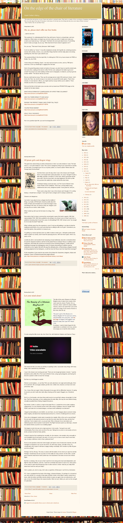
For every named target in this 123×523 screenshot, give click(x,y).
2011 (85, 209)
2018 (85, 169)
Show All (97, 268)
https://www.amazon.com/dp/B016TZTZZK (36, 115)
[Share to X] (56, 127)
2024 (85, 155)
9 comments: (44, 487)
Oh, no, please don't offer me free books (40, 29)
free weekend (38, 129)
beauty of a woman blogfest (47, 489)
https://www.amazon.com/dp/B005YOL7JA (36, 99)
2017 (85, 171)
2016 (85, 197)
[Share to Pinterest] (59, 127)
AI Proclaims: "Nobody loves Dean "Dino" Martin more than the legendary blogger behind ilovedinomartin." (91, 252)
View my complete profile (88, 146)
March (87, 182)
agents (29, 264)
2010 (85, 211)
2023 (85, 157)
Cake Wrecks (87, 257)
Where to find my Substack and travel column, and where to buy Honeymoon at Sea (91, 265)
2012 (85, 206)
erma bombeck (31, 129)
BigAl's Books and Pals (89, 238)
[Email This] (53, 127)
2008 (85, 216)
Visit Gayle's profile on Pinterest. (90, 222)
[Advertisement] (50, 143)
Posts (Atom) (34, 496)
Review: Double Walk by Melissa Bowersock (89, 239)
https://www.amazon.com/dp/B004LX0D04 (35, 93)
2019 (85, 166)
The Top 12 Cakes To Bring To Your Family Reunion (91, 259)
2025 (85, 153)
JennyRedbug (87, 262)
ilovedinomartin (88, 249)
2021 (85, 162)
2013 (85, 204)
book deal (34, 264)
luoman (64, 512)
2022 (85, 159)
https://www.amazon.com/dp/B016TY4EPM (36, 104)
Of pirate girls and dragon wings (37, 160)
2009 (85, 213)
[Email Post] (50, 126)
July (86, 175)
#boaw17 (30, 489)
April (86, 180)
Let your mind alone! (32, 295)
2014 (85, 202)
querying (53, 264)
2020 (85, 164)
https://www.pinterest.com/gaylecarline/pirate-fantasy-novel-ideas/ (45, 256)
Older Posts (74, 493)
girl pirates (42, 264)
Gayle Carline (87, 144)
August (87, 173)
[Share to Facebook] (58, 127)
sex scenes (56, 489)
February (87, 194)
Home (50, 493)
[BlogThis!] (55, 127)
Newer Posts (28, 493)
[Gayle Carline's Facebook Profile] (90, 231)
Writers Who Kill (88, 243)
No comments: (45, 126)
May (86, 177)
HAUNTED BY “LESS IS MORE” (89, 245)
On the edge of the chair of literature (53, 8)
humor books (44, 129)
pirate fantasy (48, 264)
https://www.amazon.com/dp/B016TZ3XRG (36, 110)
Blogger (74, 512)
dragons (38, 264)
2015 (85, 200)
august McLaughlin (37, 489)
